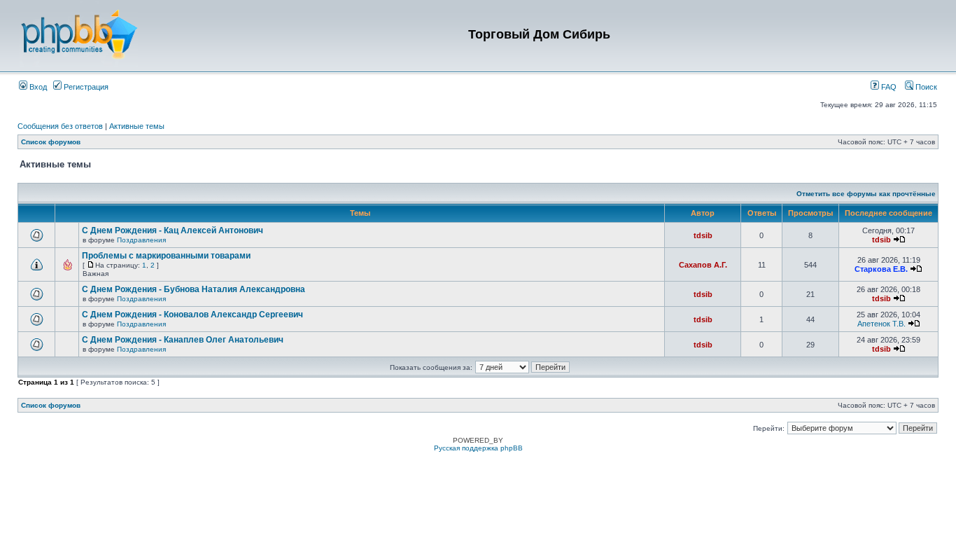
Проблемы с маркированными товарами (166, 256)
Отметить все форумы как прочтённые (866, 194)
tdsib (703, 235)
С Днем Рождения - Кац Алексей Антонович (172, 230)
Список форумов (50, 142)
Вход (37, 87)
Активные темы (136, 126)
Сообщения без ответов (60, 126)
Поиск (925, 87)
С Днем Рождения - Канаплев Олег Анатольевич (182, 340)
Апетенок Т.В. (881, 323)
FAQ (888, 87)
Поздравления (141, 240)
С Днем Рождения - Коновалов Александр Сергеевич (192, 314)
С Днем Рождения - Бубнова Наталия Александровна (193, 289)
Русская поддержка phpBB (478, 448)
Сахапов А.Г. (703, 265)
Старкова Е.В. (881, 269)
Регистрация (85, 87)
